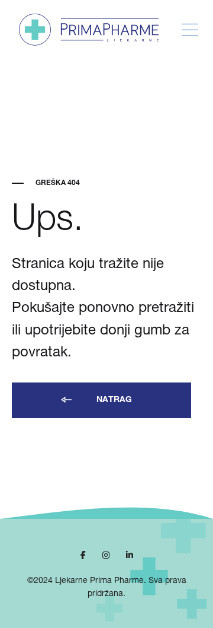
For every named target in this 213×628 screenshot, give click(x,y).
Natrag (113, 400)
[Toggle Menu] (190, 30)
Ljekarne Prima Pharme (99, 581)
